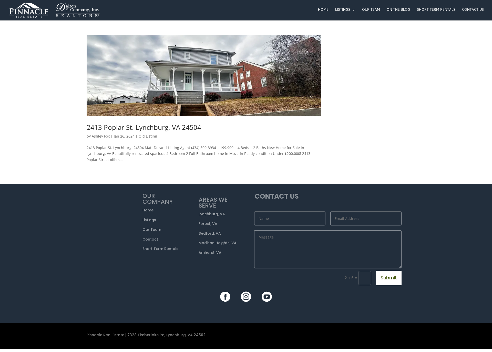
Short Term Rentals (436, 10)
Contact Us (473, 10)
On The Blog (398, 10)
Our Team (371, 10)
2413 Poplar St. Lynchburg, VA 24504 (144, 127)
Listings (342, 10)
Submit (389, 278)
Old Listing (148, 136)
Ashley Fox (101, 136)
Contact (150, 239)
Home (323, 10)
